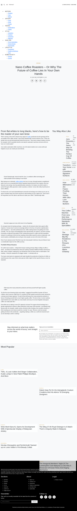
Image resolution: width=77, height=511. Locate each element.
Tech (9, 53)
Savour (8, 18)
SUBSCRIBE (73, 4)
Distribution (33, 487)
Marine (10, 16)
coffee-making (19, 181)
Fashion (10, 35)
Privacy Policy (59, 479)
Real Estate (11, 45)
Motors (8, 11)
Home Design (11, 44)
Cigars (10, 24)
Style (7, 31)
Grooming (10, 36)
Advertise (32, 483)
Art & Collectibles (12, 42)
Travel (7, 25)
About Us (32, 479)
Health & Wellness (13, 51)
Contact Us (32, 481)
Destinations (11, 27)
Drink (9, 22)
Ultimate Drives (66, 4)
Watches (10, 38)
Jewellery (10, 33)
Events (10, 58)
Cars (9, 15)
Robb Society (10, 54)
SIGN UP (66, 330)
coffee (29, 136)
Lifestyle (8, 47)
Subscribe (32, 488)
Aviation (10, 13)
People (10, 56)
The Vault (11, 4)
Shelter (8, 40)
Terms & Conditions (34, 485)
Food (9, 20)
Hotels (10, 29)
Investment (11, 49)
